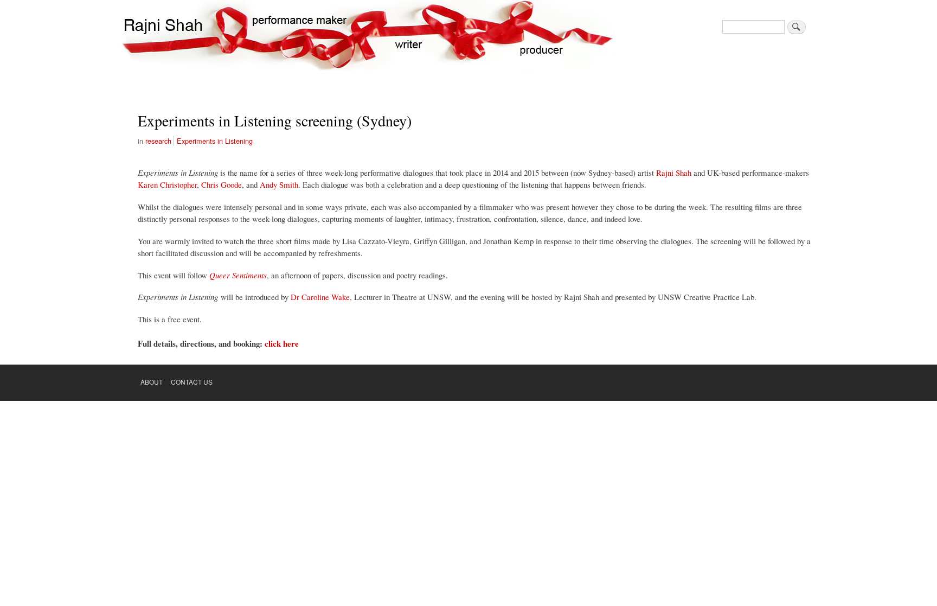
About (151, 381)
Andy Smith (279, 184)
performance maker (299, 35)
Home (162, 35)
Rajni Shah (673, 172)
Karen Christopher (167, 184)
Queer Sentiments (238, 275)
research (158, 141)
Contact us (192, 381)
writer (411, 35)
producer (540, 35)
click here (282, 343)
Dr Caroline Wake (320, 296)
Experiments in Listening (215, 141)
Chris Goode (221, 184)
